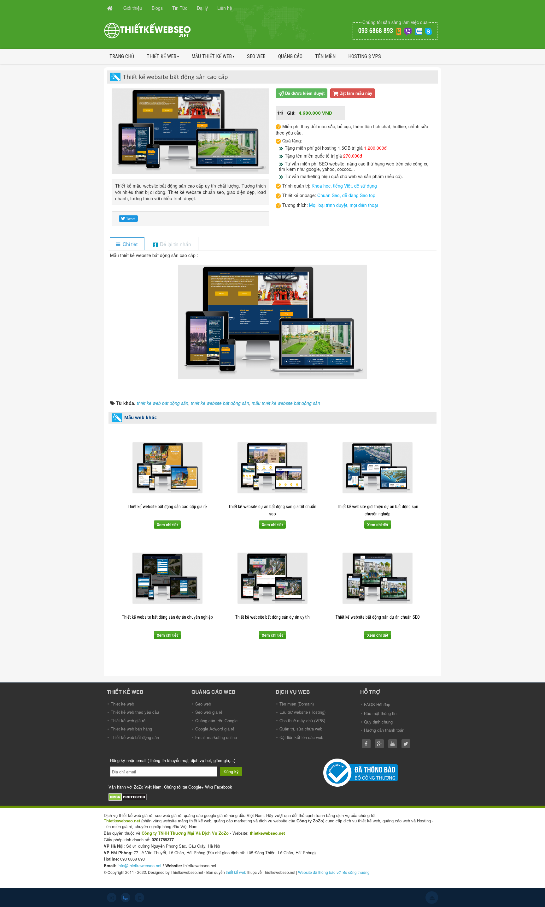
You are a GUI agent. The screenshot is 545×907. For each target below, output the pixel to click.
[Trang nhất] (110, 8)
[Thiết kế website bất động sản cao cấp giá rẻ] (167, 467)
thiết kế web (236, 872)
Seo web (256, 56)
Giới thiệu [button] (132, 8)
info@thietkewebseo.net (139, 865)
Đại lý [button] (202, 8)
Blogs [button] (157, 8)
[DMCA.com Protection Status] (128, 796)
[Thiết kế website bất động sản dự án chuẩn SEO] (377, 578)
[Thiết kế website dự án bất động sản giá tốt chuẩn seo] (272, 467)
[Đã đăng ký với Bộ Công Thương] (361, 772)
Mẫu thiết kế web (211, 56)
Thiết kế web (161, 56)
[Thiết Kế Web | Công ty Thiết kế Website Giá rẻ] (148, 30)
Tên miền (325, 56)
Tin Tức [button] (179, 8)
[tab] (127, 244)
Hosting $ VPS (364, 56)
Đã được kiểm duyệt (305, 93)
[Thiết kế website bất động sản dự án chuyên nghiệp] (167, 578)
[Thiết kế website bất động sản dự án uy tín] (272, 578)
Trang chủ (121, 56)
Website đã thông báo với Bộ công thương (334, 872)
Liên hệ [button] (224, 8)
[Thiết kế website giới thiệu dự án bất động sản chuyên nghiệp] (377, 467)
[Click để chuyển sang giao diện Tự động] (111, 897)
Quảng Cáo (290, 56)
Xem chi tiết (167, 524)
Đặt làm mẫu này (355, 93)
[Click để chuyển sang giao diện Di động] (139, 897)
